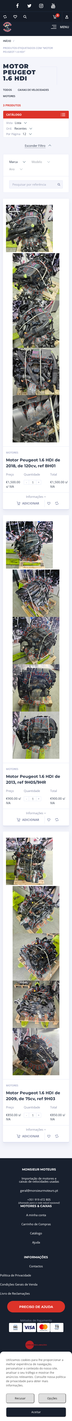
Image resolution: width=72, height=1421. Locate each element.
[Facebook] (17, 6)
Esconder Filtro (35, 146)
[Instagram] (41, 6)
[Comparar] (5, 17)
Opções (52, 1398)
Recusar (20, 1398)
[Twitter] (29, 6)
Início (7, 41)
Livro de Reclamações (15, 1293)
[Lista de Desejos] (15, 17)
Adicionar (30, 503)
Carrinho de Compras (36, 1224)
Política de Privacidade (15, 1275)
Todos (7, 90)
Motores (9, 96)
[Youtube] (53, 6)
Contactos (36, 1266)
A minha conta (36, 1215)
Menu (64, 27)
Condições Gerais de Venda (18, 1284)
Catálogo (14, 114)
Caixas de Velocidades (33, 90)
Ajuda (36, 1242)
